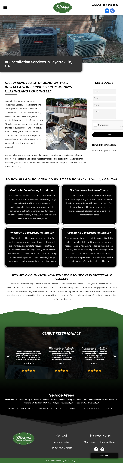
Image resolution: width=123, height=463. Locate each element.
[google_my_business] (112, 11)
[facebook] (107, 11)
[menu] (5, 7)
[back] (8, 356)
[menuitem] (11, 409)
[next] (114, 356)
